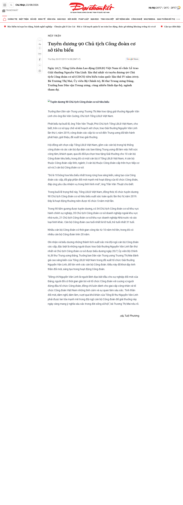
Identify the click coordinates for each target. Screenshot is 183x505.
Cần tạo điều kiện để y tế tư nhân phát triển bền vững (41, 26)
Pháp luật (83, 19)
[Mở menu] (4, 5)
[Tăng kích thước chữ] (39, 48)
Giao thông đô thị (166, 19)
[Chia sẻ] (180, 501)
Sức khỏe (72, 19)
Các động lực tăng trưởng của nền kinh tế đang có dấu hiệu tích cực (109, 26)
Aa (40, 44)
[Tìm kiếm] (11, 5)
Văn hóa (51, 19)
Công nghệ (136, 19)
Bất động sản (123, 19)
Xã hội (33, 19)
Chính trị (12, 19)
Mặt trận (24, 19)
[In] (40, 71)
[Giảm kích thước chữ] (39, 40)
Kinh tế (41, 19)
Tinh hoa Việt (107, 19)
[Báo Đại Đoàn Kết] (92, 8)
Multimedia (149, 19)
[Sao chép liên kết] (40, 65)
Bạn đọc (95, 19)
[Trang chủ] (4, 19)
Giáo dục (61, 19)
